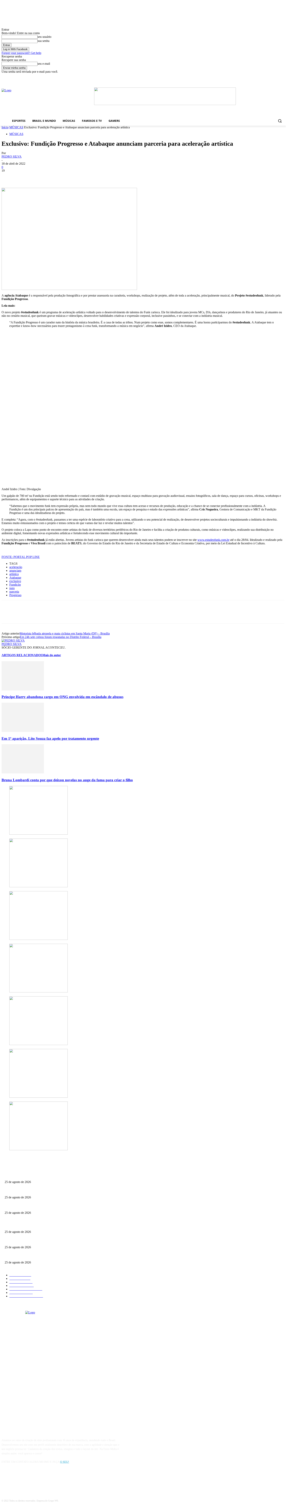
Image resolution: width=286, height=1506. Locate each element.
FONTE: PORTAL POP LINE (21, 557)
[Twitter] (22, 176)
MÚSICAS (16, 127)
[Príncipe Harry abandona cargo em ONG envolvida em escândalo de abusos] (23, 689)
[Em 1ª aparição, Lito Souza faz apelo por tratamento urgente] (23, 731)
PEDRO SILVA (12, 156)
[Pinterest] (36, 176)
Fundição (15, 584)
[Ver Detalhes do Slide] (165, 104)
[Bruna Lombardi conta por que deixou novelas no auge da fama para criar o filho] (23, 772)
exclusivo (15, 581)
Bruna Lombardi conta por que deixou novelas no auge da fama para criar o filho (67, 780)
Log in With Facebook (15, 49)
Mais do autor (51, 655)
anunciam (15, 570)
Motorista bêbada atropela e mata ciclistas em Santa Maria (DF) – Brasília (65, 633)
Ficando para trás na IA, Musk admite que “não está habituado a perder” (44, 1190)
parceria (14, 591)
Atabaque (15, 577)
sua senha (43, 40)
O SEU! (64, 1461)
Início (5, 127)
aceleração (15, 567)
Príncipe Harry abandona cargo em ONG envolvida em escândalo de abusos (62, 697)
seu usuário (44, 36)
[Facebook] (226, 76)
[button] (279, 120)
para (12, 588)
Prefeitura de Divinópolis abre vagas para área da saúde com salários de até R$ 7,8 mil (52, 1175)
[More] (64, 176)
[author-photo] (13, 640)
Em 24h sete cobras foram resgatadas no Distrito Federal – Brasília (60, 637)
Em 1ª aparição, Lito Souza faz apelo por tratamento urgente (50, 738)
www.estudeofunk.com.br (213, 539)
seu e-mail (44, 63)
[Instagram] (15, 1480)
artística (14, 574)
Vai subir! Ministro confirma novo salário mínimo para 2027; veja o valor (45, 1206)
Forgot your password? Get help (21, 53)
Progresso (15, 595)
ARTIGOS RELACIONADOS (22, 655)
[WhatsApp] (50, 176)
